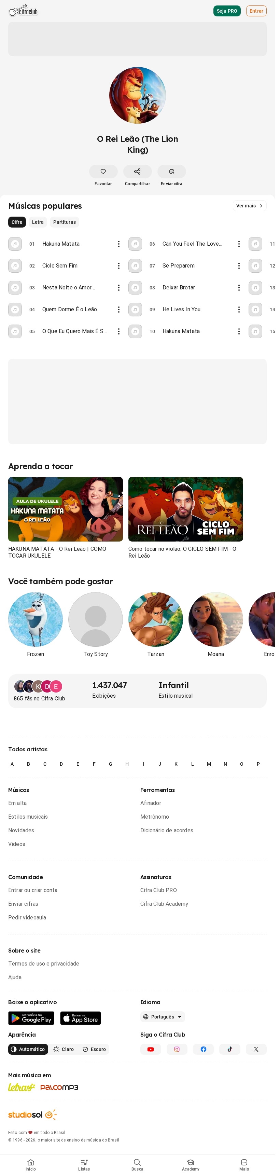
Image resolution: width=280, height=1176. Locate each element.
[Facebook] (203, 1049)
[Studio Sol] (32, 1114)
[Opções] (119, 244)
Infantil (173, 685)
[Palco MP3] (60, 1087)
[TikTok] (229, 1049)
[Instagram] (177, 1049)
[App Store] (80, 1018)
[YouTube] (150, 1049)
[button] (65, 509)
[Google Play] (31, 1018)
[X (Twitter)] (256, 1049)
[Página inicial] (23, 11)
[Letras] (21, 1087)
